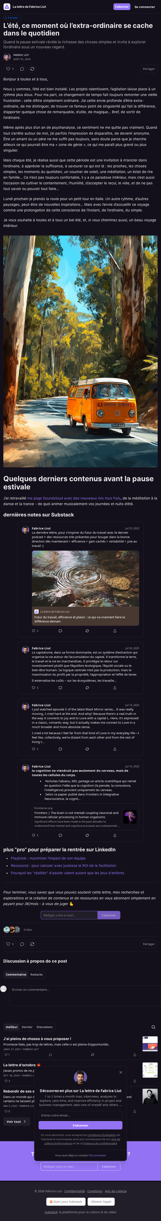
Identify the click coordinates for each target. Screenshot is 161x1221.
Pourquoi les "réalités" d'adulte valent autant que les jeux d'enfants (67, 873)
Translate (13, 17)
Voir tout (14, 1121)
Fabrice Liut (21, 55)
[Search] (153, 1027)
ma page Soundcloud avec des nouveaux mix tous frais (74, 498)
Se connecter (145, 7)
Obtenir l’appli (101, 1202)
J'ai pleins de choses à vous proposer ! (37, 1039)
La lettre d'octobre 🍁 (22, 1065)
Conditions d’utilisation (101, 1135)
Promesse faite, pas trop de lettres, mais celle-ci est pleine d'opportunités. (56, 1044)
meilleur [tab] (12, 1027)
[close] (120, 1072)
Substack (51, 1212)
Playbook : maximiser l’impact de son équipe (48, 858)
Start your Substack (67, 1202)
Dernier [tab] (27, 1027)
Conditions (95, 1191)
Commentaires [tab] (16, 974)
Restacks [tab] (36, 974)
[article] (80, 1046)
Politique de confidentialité (100, 1143)
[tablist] (24, 974)
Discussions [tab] (44, 1027)
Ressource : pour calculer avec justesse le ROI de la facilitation (63, 865)
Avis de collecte (116, 1191)
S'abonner (122, 7)
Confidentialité (74, 1191)
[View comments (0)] (22, 69)
